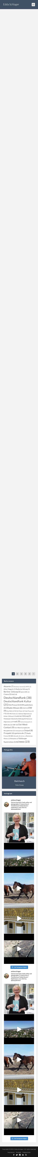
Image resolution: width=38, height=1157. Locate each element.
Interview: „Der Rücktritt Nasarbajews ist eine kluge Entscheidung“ (18, 643)
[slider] (20, 204)
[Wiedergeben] (6, 204)
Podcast (6, 378)
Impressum (11, 1152)
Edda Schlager (10, 40)
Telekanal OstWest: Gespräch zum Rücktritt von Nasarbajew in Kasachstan (19, 590)
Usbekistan (20, 218)
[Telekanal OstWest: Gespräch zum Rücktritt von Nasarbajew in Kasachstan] (19, 575)
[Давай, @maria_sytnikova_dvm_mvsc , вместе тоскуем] (19, 888)
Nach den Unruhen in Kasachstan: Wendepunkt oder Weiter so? (16, 156)
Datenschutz (26, 1152)
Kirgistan (31, 376)
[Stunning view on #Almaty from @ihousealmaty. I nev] (19, 858)
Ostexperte (19, 533)
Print (22, 42)
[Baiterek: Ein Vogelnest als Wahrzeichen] (19, 23)
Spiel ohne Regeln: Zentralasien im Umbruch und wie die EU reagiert (16, 474)
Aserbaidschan (25, 320)
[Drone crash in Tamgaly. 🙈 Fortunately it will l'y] (19, 949)
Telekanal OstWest (15, 596)
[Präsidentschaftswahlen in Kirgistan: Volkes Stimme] (19, 408)
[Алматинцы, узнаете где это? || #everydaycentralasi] (19, 918)
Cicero (32, 320)
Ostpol (31, 647)
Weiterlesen (9, 63)
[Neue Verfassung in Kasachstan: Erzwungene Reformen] (19, 80)
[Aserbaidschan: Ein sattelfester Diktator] (19, 304)
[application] (19, 204)
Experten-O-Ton (26, 530)
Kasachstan (26, 40)
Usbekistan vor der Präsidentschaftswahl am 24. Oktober (18, 212)
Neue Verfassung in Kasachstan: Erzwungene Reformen (16, 95)
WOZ (5, 101)
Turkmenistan (23, 480)
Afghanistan (26, 216)
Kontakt (18, 1152)
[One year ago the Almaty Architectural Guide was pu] (19, 828)
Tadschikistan (16, 480)
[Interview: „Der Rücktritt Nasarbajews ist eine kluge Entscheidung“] (19, 628)
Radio (15, 218)
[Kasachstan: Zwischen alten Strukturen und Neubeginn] (19, 248)
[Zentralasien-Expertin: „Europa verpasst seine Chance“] (19, 512)
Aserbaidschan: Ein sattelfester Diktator (19, 318)
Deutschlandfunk (8, 218)
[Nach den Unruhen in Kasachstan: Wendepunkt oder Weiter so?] (19, 141)
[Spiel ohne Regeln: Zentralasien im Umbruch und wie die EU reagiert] (19, 459)
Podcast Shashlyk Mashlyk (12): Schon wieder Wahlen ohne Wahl (18, 373)
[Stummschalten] (17, 204)
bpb (24, 159)
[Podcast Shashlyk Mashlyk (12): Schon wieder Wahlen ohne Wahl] (19, 357)
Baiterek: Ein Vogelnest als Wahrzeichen (19, 38)
